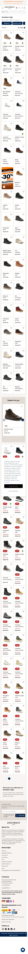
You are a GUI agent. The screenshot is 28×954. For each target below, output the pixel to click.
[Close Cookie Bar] (24, 459)
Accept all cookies (13, 486)
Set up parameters (13, 491)
